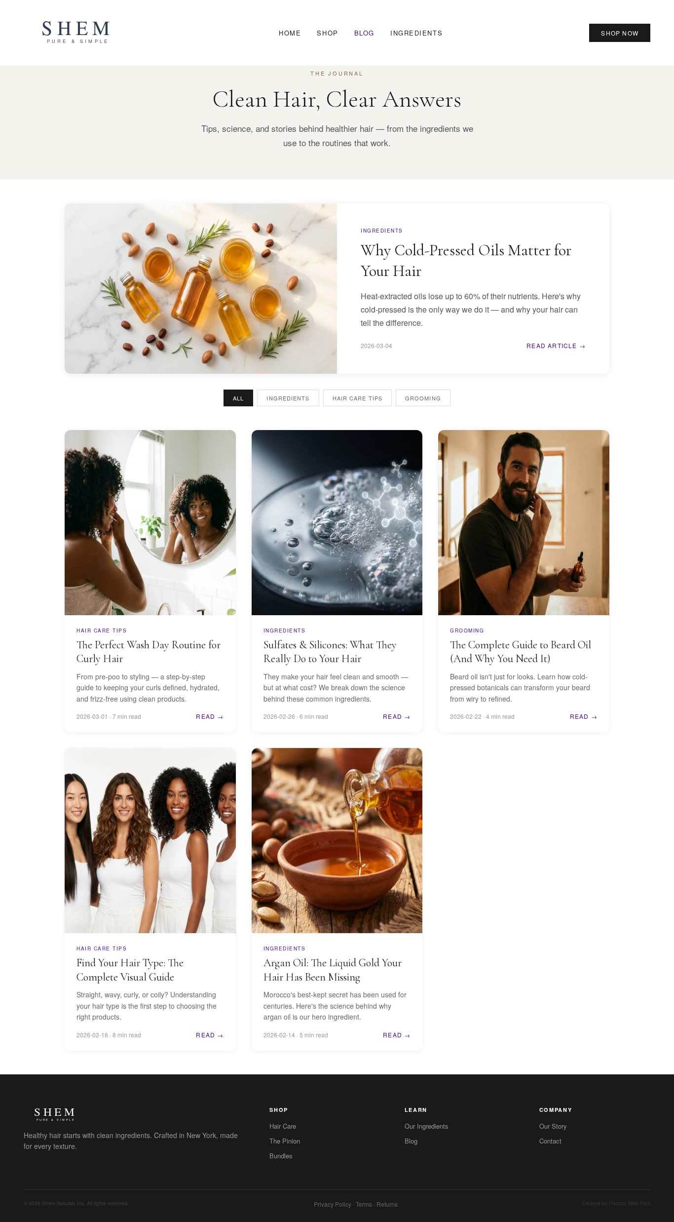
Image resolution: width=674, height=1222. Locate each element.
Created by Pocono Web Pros (616, 1203)
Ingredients (416, 33)
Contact (550, 1140)
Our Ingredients (427, 1126)
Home (290, 33)
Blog (364, 33)
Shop (327, 33)
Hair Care (282, 1126)
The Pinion (284, 1140)
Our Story (553, 1126)
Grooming (423, 398)
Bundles (281, 1155)
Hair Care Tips (357, 398)
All (238, 398)
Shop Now (619, 33)
